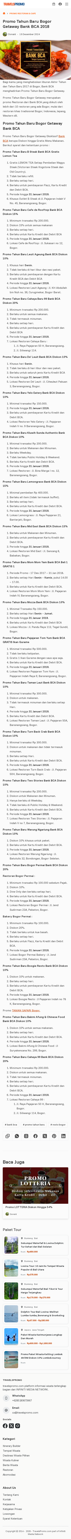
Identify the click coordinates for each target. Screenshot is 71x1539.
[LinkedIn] (63, 1136)
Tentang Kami (11, 1494)
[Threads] (26, 1136)
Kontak (7, 1499)
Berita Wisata (10, 1465)
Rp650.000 (32, 1251)
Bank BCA (11, 1124)
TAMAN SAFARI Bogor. (26, 1010)
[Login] (60, 4)
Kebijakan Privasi (12, 1509)
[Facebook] (35, 1136)
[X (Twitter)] (45, 1136)
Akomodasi (9, 1474)
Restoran (8, 1469)
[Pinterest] (54, 1136)
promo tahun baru (34, 1124)
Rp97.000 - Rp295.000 (38, 1320)
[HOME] (4, 13)
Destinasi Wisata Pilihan (16, 1455)
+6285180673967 (22, 1400)
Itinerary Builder (12, 1446)
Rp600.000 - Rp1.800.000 (39, 1343)
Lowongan (9, 1513)
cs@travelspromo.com (25, 1412)
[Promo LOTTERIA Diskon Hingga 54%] (35, 1185)
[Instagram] (17, 1425)
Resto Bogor (57, 1124)
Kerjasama (9, 1504)
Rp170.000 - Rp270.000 (38, 1297)
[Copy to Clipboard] (7, 1136)
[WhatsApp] (17, 1136)
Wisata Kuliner (11, 1460)
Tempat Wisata (11, 1450)
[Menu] (66, 4)
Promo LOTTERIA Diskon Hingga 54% (29, 1207)
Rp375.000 (32, 1274)
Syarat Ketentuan (12, 1518)
